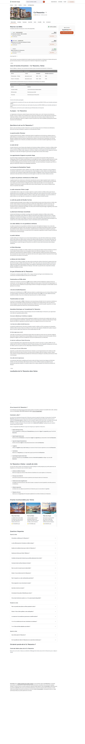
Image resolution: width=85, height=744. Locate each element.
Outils (65, 1)
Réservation (13, 22)
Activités (60, 1)
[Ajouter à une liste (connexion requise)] (46, 12)
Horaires (19, 22)
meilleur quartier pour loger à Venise (25, 683)
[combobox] (34, 2)
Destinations (54, 1)
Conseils (39, 22)
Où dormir (48, 22)
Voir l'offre (52, 36)
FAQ (44, 22)
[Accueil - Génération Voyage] (15, 2)
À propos (25, 22)
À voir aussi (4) (13, 56)
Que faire (30, 22)
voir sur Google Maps (37, 411)
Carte (35, 22)
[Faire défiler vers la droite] (55, 514)
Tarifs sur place (53, 26)
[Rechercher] (44, 2)
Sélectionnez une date (67, 32)
